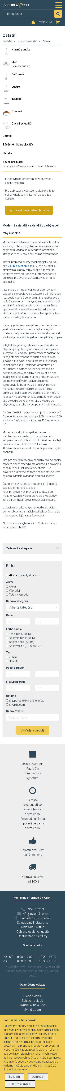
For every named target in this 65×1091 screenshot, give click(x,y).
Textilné (16, 99)
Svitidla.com (32, 1009)
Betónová (18, 74)
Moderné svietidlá (27, 41)
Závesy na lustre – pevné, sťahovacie (36, 166)
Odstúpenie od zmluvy (32, 936)
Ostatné (11, 696)
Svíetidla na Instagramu (32, 922)
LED (14, 61)
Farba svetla (14, 629)
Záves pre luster (13, 162)
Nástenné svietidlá (21, 66)
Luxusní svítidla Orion (32, 1005)
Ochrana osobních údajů (32, 931)
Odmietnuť (38, 1076)
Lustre (16, 86)
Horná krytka (9, 166)
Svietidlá (7, 41)
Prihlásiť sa (45, 22)
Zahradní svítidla (33, 1000)
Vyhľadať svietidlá (32, 730)
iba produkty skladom (26, 575)
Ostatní (7, 136)
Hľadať (58, 14)
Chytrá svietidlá (21, 123)
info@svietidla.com (35, 913)
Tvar (9, 652)
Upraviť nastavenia (20, 1083)
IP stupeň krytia (15, 681)
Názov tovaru (14, 711)
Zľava (9, 581)
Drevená (17, 111)
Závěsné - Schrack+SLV (18, 144)
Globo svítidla (32, 996)
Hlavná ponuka (21, 49)
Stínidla (7, 153)
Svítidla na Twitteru (32, 927)
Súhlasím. (14, 1076)
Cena (9, 615)
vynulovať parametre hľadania (29, 210)
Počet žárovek (15, 667)
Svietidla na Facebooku (35, 918)
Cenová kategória (17, 601)
